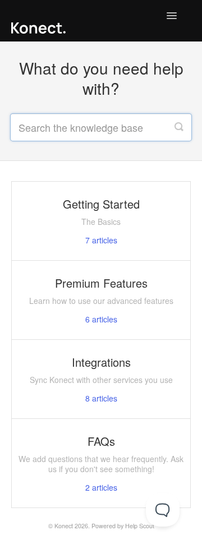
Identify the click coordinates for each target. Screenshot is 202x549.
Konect (63, 526)
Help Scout (139, 526)
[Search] (179, 127)
